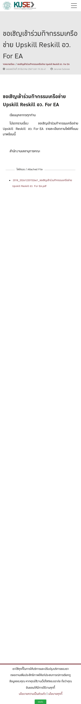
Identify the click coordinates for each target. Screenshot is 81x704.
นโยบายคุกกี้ (55, 694)
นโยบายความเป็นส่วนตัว (32, 694)
